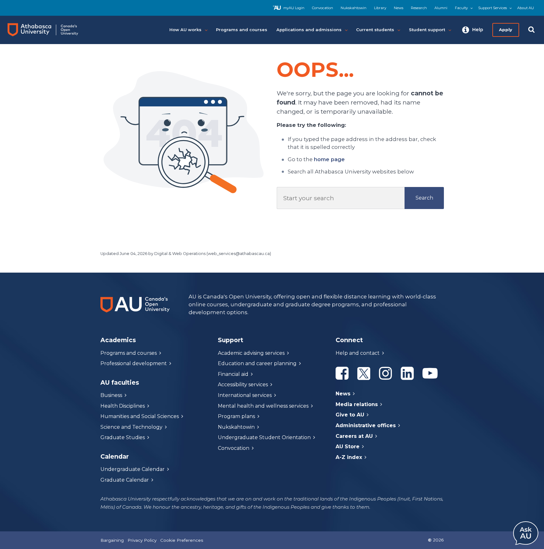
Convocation (322, 8)
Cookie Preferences (181, 540)
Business (111, 395)
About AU (525, 8)
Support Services (492, 8)
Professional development (133, 363)
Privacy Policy (142, 540)
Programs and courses (128, 353)
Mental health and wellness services (263, 406)
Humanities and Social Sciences (139, 416)
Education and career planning (257, 363)
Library (380, 8)
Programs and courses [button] (241, 29)
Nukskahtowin (353, 8)
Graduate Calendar (124, 480)
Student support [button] (427, 29)
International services (245, 395)
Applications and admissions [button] (309, 29)
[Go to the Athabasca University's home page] (49, 30)
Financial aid (233, 374)
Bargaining (112, 540)
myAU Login (293, 8)
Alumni (440, 8)
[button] (472, 30)
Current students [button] (375, 29)
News (398, 8)
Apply (505, 29)
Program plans (236, 416)
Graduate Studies (122, 437)
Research (419, 8)
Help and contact (358, 353)
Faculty (461, 8)
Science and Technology (131, 427)
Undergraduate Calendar (132, 469)
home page (329, 159)
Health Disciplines (122, 406)
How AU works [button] (185, 29)
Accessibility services (243, 385)
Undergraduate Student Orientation (264, 437)
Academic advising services (251, 353)
